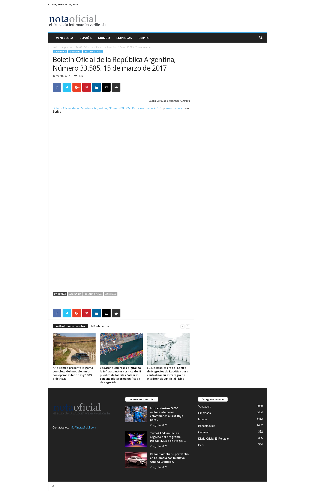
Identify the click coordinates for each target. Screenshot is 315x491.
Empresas (124, 38)
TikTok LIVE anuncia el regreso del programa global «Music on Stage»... (168, 437)
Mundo (104, 38)
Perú (201, 445)
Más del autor (100, 326)
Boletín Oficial (93, 51)
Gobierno (75, 51)
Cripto (144, 38)
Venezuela (64, 38)
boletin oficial (93, 294)
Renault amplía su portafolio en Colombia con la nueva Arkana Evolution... (169, 458)
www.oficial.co (175, 108)
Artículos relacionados (70, 326)
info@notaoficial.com (83, 427)
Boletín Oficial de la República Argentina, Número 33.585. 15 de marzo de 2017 (107, 108)
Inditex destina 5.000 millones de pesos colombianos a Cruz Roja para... (166, 414)
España (86, 38)
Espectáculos (206, 425)
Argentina (67, 47)
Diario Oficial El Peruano (213, 438)
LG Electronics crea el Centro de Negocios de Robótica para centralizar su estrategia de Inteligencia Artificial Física (167, 373)
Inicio (55, 47)
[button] (260, 38)
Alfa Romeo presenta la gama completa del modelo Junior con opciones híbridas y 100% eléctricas (73, 373)
